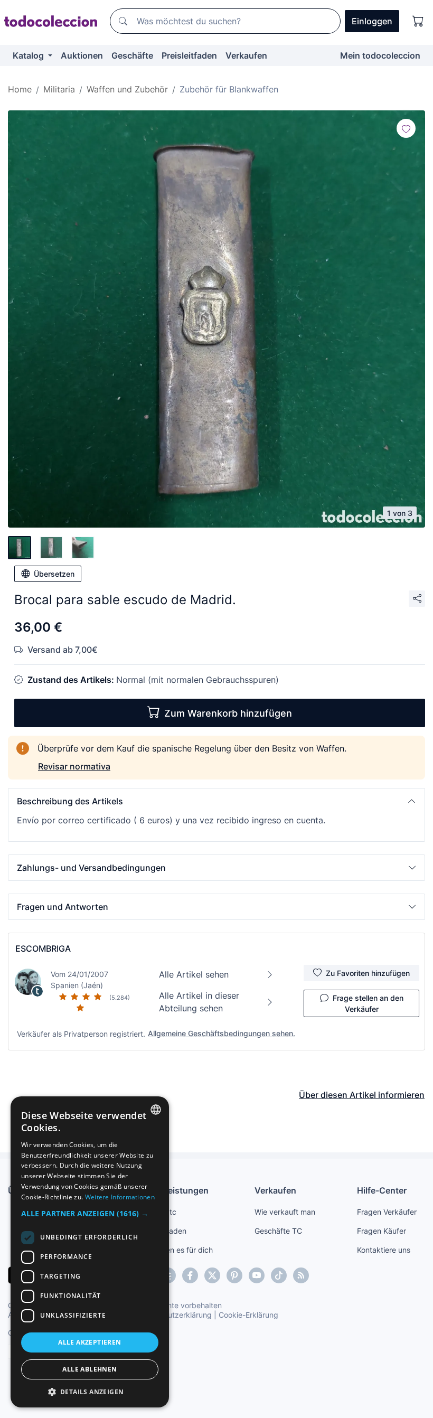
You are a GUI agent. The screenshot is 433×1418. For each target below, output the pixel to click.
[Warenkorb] (418, 21)
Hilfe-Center (382, 1190)
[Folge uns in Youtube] (257, 1275)
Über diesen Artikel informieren (362, 1095)
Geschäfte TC (278, 1230)
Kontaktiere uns (383, 1249)
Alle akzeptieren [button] (89, 1342)
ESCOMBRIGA (43, 948)
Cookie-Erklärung (248, 1314)
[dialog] (90, 1251)
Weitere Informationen (120, 1196)
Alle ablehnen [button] (89, 1369)
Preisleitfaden (189, 55)
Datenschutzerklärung (173, 1314)
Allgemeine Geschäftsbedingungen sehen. (221, 1033)
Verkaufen (246, 55)
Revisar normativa (74, 766)
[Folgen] (406, 128)
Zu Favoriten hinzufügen (368, 973)
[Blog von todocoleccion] (301, 1275)
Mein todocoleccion (380, 55)
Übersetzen (54, 573)
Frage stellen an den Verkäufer (368, 1003)
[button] (216, 801)
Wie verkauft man (285, 1211)
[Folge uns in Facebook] (190, 1275)
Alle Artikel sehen (194, 974)
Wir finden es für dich (176, 1249)
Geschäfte (132, 55)
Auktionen (82, 55)
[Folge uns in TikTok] (279, 1275)
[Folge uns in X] (212, 1275)
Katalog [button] (29, 55)
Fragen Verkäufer (387, 1211)
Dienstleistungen (174, 1190)
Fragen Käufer (381, 1230)
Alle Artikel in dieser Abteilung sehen (199, 1001)
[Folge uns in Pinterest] (234, 1275)
